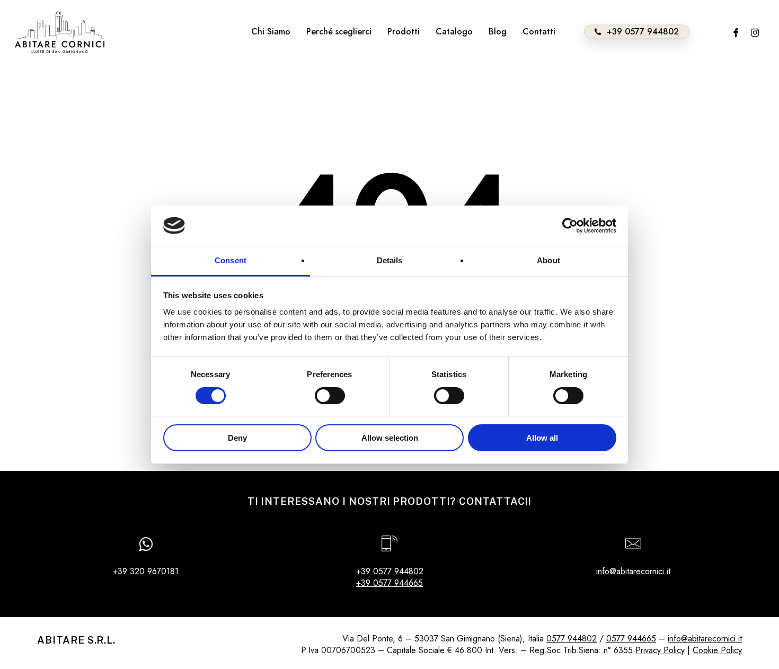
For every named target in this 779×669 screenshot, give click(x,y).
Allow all (542, 437)
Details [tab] (390, 260)
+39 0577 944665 (389, 583)
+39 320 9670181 (146, 571)
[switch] (330, 395)
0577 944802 (571, 638)
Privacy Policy (660, 650)
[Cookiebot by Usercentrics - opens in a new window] (570, 226)
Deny (237, 437)
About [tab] (548, 260)
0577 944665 (631, 638)
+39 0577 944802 (389, 571)
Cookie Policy (717, 650)
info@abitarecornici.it (633, 571)
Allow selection (389, 437)
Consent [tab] (230, 260)
